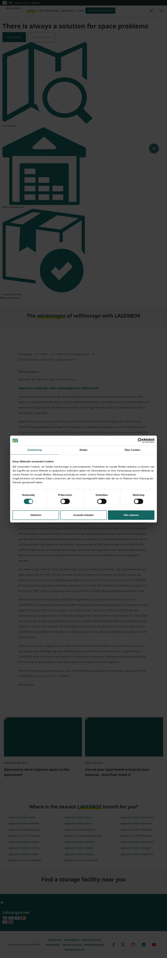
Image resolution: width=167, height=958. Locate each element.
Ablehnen (35, 515)
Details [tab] (84, 449)
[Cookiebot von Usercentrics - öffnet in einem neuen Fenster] (140, 440)
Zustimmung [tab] (34, 449)
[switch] (65, 501)
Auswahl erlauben (83, 515)
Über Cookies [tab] (132, 449)
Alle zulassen (131, 515)
